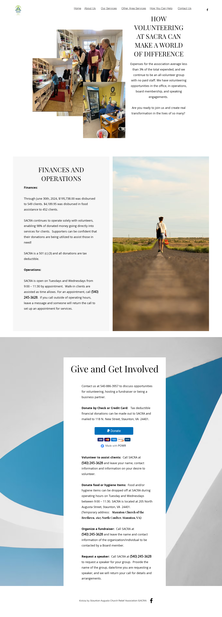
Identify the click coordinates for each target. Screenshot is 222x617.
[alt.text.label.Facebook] (207, 9)
